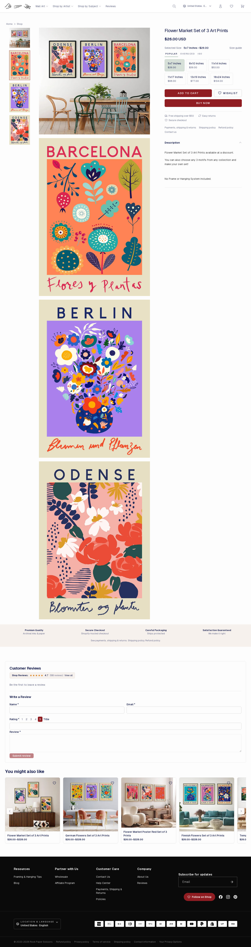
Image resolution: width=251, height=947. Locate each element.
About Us (142, 876)
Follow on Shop (201, 896)
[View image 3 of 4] (19, 97)
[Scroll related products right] (241, 811)
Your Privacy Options (170, 942)
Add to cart (188, 93)
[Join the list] (232, 882)
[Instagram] (228, 897)
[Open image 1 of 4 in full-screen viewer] (94, 81)
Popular (171, 54)
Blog (16, 883)
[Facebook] (221, 897)
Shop (20, 24)
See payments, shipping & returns (109, 640)
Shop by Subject (88, 6)
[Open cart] (243, 6)
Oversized (187, 54)
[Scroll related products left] (9, 811)
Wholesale (61, 876)
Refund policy (225, 127)
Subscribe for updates (195, 874)
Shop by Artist (61, 6)
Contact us (171, 132)
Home (9, 24)
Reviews (111, 6)
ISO (200, 54)
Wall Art (40, 6)
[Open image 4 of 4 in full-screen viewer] (94, 540)
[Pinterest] (235, 897)
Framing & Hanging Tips (28, 876)
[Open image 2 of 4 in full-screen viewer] (94, 217)
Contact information (145, 942)
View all (68, 675)
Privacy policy (81, 942)
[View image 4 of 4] (19, 130)
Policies (101, 899)
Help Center (103, 883)
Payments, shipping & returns (180, 127)
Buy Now (203, 102)
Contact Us (103, 876)
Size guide (236, 47)
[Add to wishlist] (54, 783)
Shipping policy (207, 127)
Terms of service (101, 942)
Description (172, 142)
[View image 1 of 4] (19, 38)
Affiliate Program (65, 883)
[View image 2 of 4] (19, 65)
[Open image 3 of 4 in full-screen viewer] (94, 379)
